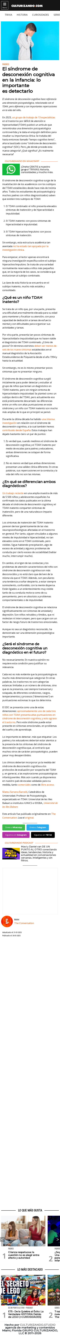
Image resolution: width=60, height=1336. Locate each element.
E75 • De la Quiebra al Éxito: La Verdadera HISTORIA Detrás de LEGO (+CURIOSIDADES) (26, 1314)
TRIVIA (8, 14)
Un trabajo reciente (13, 493)
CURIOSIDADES (40, 14)
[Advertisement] (30, 1073)
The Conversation (24, 923)
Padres (5, 64)
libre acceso (47, 784)
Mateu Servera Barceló (14, 792)
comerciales (24, 784)
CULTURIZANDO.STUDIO (37, 1324)
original (29, 817)
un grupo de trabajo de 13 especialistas (33, 117)
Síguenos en (16, 835)
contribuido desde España (16, 430)
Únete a (13, 827)
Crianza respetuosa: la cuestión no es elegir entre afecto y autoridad (23, 1255)
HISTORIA (22, 14)
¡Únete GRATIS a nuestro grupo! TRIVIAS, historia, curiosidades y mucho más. (37, 169)
